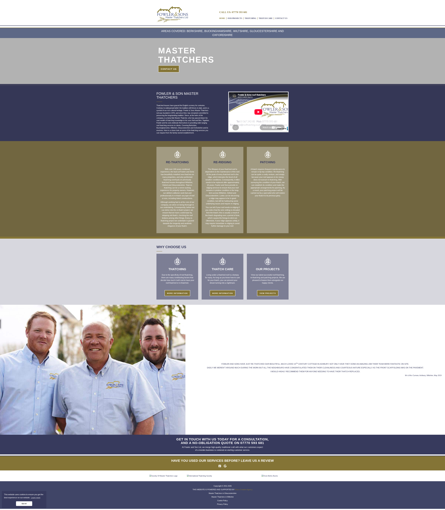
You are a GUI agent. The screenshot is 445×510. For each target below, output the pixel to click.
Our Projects (235, 18)
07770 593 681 (239, 12)
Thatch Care (266, 18)
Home (222, 18)
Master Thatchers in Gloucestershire (222, 493)
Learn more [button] (35, 498)
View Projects (268, 293)
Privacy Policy (222, 504)
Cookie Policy (222, 501)
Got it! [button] (24, 504)
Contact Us (281, 18)
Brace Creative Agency (244, 490)
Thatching (250, 18)
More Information (177, 293)
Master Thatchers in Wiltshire (222, 497)
